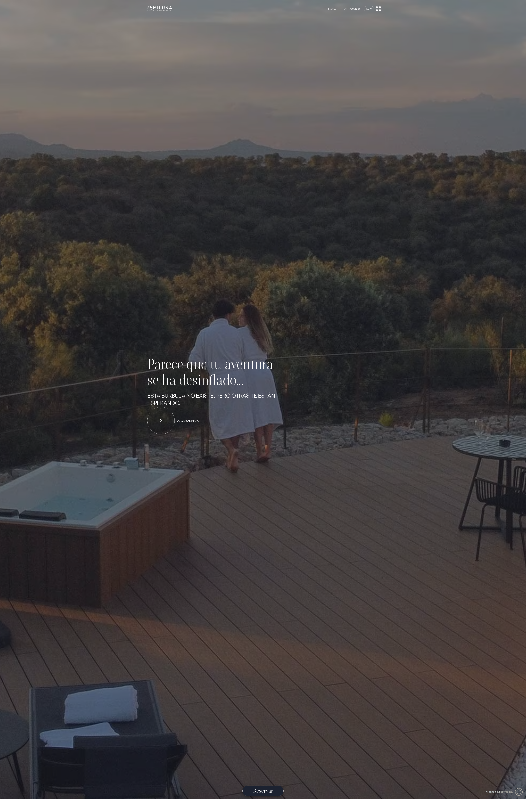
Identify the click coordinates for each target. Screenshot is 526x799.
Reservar (263, 790)
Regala (331, 8)
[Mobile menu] (378, 8)
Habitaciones (351, 8)
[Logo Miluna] (159, 8)
